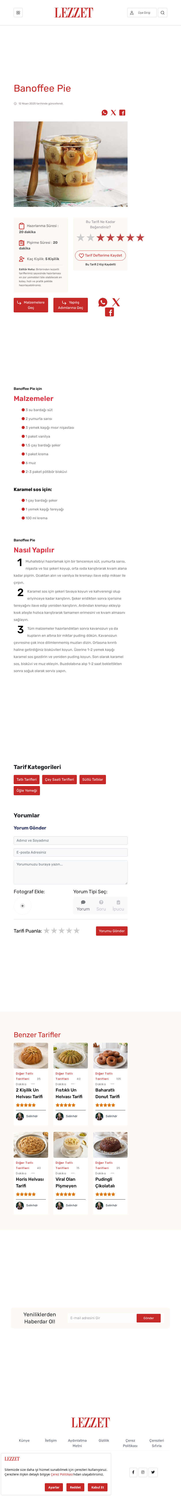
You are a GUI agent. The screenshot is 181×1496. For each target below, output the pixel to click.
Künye (24, 1440)
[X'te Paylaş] (113, 113)
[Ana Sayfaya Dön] (90, 1422)
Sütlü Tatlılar (92, 779)
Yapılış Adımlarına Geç (70, 305)
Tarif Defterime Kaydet (103, 255)
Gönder (148, 1318)
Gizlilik (104, 1440)
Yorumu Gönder (112, 931)
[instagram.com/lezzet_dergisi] (142, 1472)
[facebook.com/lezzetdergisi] (133, 1472)
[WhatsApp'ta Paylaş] (104, 113)
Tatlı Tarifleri (27, 779)
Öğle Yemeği (27, 790)
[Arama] (162, 12)
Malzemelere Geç (34, 305)
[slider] (100, 237)
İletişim (51, 1440)
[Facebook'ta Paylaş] (122, 113)
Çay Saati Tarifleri (59, 779)
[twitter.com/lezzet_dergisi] (153, 1472)
